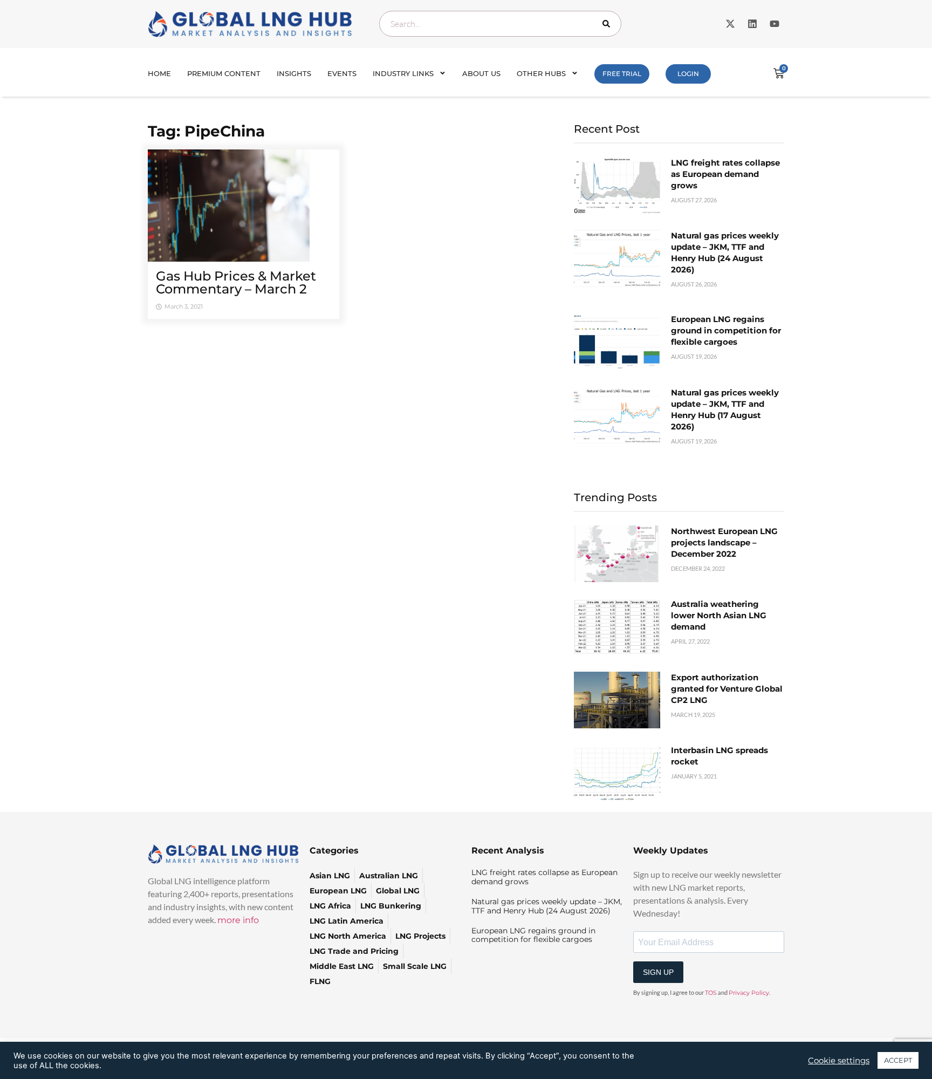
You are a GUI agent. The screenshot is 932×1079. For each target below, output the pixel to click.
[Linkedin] (752, 23)
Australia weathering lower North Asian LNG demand (718, 615)
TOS (711, 992)
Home (159, 73)
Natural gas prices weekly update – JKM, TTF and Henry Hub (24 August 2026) (546, 906)
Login (688, 74)
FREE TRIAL (621, 74)
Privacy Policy (749, 992)
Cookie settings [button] (838, 1061)
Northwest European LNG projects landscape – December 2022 (724, 542)
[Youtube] (774, 23)
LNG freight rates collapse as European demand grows (725, 174)
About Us (481, 73)
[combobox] (500, 24)
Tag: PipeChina (206, 131)
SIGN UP (658, 972)
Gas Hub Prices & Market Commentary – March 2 (236, 282)
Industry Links (403, 73)
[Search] (608, 24)
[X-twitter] (730, 23)
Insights (294, 73)
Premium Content (224, 73)
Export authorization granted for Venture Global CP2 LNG (727, 688)
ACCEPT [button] (898, 1060)
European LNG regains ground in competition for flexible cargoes (726, 330)
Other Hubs (541, 73)
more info (238, 920)
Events (342, 73)
